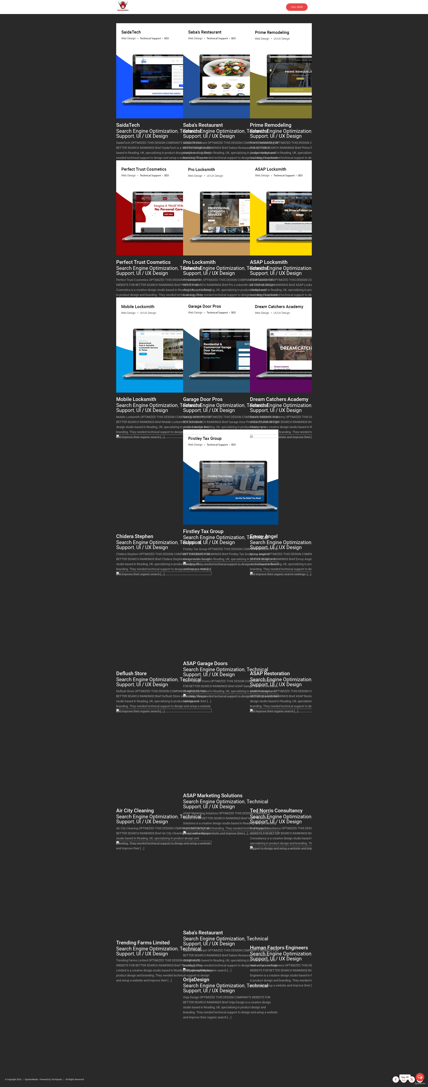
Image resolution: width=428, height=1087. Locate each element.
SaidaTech (128, 125)
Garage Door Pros (203, 399)
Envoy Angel (264, 536)
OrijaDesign (196, 979)
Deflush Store (131, 673)
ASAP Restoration (270, 673)
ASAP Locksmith (269, 262)
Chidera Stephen (134, 536)
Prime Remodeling (270, 125)
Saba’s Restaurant (203, 125)
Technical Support (170, 75)
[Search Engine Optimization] (163, 70)
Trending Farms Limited (143, 943)
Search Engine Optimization (147, 75)
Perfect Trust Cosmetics (143, 262)
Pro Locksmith (199, 262)
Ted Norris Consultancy (276, 810)
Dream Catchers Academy (279, 399)
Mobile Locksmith (136, 399)
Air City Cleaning (135, 810)
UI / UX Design (152, 136)
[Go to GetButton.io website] (420, 1083)
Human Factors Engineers (279, 948)
